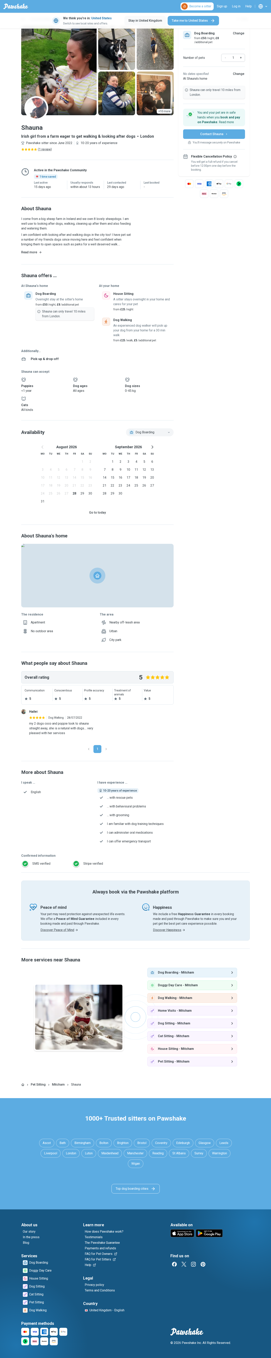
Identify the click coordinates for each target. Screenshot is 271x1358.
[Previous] (89, 749)
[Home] (22, 1084)
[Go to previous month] (43, 447)
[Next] (106, 749)
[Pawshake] (15, 6)
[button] (214, 117)
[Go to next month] (152, 447)
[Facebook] (174, 1264)
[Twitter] (184, 1264)
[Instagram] (193, 1264)
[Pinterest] (203, 1264)
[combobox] (150, 432)
